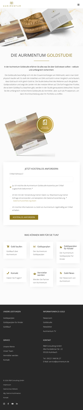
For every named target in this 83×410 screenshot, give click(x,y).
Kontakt (6, 360)
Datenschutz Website (10, 389)
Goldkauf (7, 326)
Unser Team (8, 351)
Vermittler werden (10, 355)
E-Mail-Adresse (16, 173)
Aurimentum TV (49, 331)
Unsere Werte (9, 346)
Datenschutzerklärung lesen (24, 200)
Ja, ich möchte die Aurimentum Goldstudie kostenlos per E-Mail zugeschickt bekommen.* (38, 187)
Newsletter (47, 326)
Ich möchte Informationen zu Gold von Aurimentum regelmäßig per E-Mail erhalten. (42, 208)
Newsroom (47, 318)
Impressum (7, 385)
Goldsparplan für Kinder (13, 322)
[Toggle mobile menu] (78, 5)
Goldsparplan (8, 318)
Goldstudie (47, 322)
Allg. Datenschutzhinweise (12, 393)
